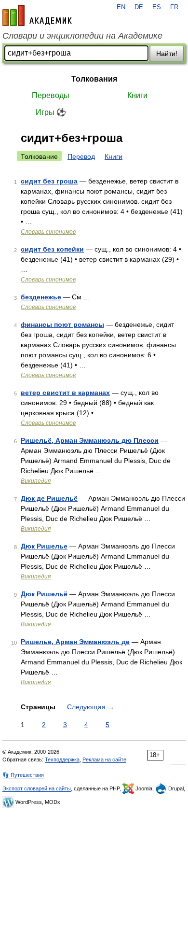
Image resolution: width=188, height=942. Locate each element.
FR (174, 7)
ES (156, 7)
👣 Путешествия (23, 775)
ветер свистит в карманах (65, 392)
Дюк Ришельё (44, 594)
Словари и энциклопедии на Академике (82, 36)
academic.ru (37, 15)
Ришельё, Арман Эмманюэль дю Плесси (90, 440)
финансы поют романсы (62, 324)
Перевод (81, 156)
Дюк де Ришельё (49, 498)
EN (121, 7)
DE (138, 7)
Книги (137, 95)
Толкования (94, 79)
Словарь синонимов (48, 231)
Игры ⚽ (51, 112)
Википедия (36, 481)
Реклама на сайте (104, 759)
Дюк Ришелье (44, 546)
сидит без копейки (52, 249)
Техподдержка (62, 759)
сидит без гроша (49, 181)
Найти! (166, 53)
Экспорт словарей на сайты (36, 788)
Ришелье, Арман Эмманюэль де (75, 642)
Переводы (50, 95)
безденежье (41, 297)
